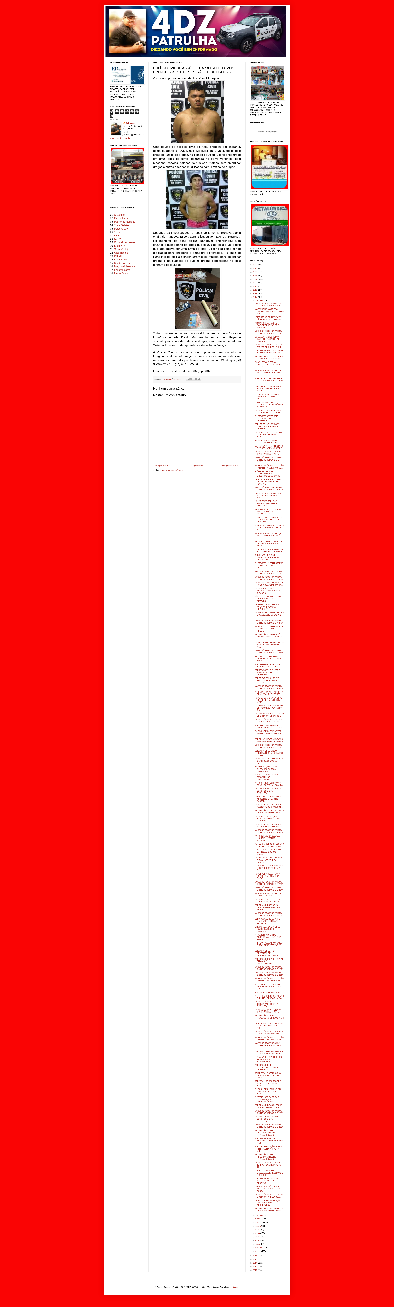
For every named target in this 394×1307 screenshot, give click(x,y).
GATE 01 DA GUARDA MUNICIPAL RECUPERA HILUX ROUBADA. (269, 550)
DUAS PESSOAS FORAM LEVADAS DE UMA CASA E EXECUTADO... (267, 364)
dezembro (259, 300)
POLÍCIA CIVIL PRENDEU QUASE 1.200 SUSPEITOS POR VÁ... (269, 352)
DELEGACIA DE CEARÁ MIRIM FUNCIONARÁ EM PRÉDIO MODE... (268, 388)
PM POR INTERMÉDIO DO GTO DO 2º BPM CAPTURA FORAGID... (268, 1091)
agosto (258, 1226)
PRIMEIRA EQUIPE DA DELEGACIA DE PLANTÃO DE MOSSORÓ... (269, 404)
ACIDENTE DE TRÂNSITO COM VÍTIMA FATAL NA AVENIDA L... (269, 318)
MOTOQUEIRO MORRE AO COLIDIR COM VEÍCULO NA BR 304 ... (269, 311)
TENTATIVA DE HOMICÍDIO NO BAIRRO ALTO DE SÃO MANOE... (268, 852)
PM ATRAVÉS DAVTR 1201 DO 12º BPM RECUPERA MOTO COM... (269, 812)
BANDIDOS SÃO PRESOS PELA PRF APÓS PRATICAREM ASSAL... (268, 543)
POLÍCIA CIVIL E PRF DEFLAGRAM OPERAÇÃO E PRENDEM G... (268, 1067)
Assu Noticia (121, 252)
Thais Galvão (121, 225)
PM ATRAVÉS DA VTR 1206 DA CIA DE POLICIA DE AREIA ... (268, 453)
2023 (255, 276)
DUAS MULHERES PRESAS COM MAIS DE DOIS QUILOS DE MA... (269, 645)
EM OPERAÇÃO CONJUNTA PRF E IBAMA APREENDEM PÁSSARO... (269, 860)
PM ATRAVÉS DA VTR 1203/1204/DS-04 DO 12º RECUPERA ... (266, 1004)
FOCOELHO (121, 259)
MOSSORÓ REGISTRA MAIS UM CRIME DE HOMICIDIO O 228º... (269, 883)
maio (257, 1237)
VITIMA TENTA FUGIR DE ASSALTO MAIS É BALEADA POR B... (268, 937)
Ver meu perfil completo (120, 138)
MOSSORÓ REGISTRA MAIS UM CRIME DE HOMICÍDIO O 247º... (269, 332)
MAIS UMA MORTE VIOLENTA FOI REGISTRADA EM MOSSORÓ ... (269, 447)
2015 (255, 1259)
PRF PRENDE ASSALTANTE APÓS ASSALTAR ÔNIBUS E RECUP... (268, 680)
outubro (258, 1219)
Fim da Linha (121, 218)
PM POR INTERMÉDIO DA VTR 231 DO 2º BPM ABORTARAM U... (268, 372)
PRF (116, 235)
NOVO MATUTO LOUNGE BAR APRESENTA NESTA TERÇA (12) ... (268, 986)
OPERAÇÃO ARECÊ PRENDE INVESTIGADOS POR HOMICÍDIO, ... (267, 929)
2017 (255, 297)
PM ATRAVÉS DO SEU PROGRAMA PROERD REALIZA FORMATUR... (266, 1133)
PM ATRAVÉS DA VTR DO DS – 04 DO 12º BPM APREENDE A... (269, 1196)
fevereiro (259, 1247)
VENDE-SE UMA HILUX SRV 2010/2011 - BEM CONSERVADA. (267, 777)
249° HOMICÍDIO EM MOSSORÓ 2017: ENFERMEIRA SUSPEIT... (269, 304)
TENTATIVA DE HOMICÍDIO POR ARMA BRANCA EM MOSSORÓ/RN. (268, 1059)
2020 (255, 286)
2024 (255, 272)
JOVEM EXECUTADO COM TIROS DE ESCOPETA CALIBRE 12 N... (269, 527)
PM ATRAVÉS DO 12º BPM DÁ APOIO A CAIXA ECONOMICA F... (268, 637)
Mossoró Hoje (121, 249)
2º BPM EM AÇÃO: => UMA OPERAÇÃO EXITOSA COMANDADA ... (266, 769)
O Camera (119, 215)
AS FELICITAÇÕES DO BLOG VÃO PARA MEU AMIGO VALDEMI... (269, 1038)
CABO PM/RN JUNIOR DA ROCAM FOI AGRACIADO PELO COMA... (267, 557)
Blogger (236, 1287)
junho (257, 1233)
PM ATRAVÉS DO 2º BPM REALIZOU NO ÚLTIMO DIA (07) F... (269, 1018)
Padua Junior (121, 273)
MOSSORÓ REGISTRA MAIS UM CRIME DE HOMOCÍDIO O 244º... (268, 460)
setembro (259, 1222)
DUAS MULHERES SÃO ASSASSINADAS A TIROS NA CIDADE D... (268, 591)
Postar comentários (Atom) (171, 470)
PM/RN (118, 256)
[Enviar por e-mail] (187, 379)
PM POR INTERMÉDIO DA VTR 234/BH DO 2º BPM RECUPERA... (268, 791)
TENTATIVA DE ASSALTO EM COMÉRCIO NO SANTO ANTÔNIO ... (267, 396)
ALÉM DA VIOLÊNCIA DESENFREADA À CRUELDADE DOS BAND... (267, 473)
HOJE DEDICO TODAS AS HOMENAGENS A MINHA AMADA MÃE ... (266, 503)
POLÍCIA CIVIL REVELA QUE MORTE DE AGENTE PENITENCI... (267, 1181)
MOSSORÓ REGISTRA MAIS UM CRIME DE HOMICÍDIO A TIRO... (269, 488)
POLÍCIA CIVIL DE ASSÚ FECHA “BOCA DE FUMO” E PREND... (268, 1106)
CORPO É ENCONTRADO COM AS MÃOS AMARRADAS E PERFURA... (268, 519)
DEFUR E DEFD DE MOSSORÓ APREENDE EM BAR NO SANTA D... (268, 799)
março (258, 1244)
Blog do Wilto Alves (124, 266)
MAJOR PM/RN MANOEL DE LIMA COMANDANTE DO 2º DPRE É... (269, 615)
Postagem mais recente (164, 466)
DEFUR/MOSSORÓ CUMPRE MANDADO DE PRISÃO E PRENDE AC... (267, 672)
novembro (259, 1215)
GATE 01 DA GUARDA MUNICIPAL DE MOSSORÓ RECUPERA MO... (269, 1026)
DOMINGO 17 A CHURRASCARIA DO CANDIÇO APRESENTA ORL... (269, 868)
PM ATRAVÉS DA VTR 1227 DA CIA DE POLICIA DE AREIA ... (268, 900)
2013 (255, 1266)
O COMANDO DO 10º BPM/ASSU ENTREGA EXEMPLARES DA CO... (269, 708)
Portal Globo (121, 228)
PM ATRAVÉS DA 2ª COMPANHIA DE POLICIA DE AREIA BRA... (269, 357)
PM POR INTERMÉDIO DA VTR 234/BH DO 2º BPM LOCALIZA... (269, 784)
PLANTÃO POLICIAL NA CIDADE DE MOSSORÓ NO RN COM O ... (269, 380)
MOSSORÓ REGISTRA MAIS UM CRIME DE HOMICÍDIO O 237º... (269, 572)
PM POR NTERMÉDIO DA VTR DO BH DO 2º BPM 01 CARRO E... (269, 715)
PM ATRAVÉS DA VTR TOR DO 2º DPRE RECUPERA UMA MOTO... (269, 434)
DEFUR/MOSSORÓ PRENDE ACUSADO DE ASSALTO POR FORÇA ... (268, 1189)
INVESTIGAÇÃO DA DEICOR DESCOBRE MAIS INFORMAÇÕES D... (267, 1099)
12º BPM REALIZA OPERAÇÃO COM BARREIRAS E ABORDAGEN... (268, 1202)
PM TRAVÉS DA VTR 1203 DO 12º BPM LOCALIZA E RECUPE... (269, 693)
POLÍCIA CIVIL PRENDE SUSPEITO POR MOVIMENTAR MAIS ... (269, 1141)
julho (257, 1230)
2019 (255, 290)
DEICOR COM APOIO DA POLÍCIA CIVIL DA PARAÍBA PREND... (269, 1052)
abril (257, 1240)
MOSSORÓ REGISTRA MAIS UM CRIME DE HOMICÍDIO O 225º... (269, 968)
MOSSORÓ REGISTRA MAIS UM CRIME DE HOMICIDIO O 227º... (269, 889)
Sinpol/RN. (120, 246)
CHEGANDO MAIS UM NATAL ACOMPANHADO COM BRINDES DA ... (267, 607)
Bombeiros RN (122, 263)
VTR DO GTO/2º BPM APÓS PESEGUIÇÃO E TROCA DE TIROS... (268, 658)
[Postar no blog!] (190, 379)
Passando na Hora (124, 221)
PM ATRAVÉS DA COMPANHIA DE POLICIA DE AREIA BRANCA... (269, 584)
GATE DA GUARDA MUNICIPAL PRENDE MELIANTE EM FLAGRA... (268, 481)
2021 (255, 283)
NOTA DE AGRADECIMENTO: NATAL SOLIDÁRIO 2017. (267, 441)
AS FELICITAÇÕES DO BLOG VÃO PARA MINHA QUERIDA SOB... (269, 467)
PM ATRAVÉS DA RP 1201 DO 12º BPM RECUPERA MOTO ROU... (269, 1209)
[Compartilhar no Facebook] (196, 379)
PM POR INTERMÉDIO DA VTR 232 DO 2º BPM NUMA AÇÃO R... (268, 535)
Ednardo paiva (122, 270)
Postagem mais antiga (230, 466)
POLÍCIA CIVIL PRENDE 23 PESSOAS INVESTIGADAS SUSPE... (267, 907)
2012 (255, 1270)
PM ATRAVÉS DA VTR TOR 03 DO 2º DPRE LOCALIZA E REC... (269, 721)
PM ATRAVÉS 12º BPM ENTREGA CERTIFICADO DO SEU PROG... (269, 565)
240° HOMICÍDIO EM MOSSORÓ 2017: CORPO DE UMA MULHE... (268, 495)
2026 (255, 265)
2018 (255, 293)
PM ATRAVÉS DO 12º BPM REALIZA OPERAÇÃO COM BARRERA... (267, 818)
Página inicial (197, 466)
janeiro (258, 1251)
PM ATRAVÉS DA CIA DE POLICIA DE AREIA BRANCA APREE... (269, 411)
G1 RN (118, 239)
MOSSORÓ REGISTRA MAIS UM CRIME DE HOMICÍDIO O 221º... (269, 1126)
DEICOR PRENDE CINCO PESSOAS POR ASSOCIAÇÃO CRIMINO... (269, 753)
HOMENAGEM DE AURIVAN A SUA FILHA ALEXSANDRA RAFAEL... (267, 876)
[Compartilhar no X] (193, 379)
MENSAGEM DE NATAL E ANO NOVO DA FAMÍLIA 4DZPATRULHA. (268, 511)
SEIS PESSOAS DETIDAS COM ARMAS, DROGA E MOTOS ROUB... (268, 1075)
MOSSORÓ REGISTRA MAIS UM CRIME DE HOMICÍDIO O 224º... (269, 974)
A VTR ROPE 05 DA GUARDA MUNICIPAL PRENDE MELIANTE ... (267, 838)
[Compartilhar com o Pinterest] (199, 379)
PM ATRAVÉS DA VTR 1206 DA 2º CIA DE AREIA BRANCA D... (269, 1033)
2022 (255, 279)
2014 (255, 1263)
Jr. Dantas (168, 379)
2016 (255, 1256)
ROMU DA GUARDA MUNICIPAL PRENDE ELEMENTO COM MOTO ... (268, 700)
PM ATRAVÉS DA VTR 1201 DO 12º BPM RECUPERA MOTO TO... (268, 1165)
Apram (117, 232)
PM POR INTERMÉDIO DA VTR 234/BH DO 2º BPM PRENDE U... (268, 733)
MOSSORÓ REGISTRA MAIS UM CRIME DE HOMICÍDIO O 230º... (269, 746)
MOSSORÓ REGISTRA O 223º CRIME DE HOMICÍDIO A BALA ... (269, 1045)
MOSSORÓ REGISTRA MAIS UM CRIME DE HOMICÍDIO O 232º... (269, 652)
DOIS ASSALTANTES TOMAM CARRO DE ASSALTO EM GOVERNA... (267, 339)
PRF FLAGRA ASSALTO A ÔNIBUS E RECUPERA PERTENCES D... (269, 945)
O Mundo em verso (124, 242)
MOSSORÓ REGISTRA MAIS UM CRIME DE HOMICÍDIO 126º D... (269, 914)
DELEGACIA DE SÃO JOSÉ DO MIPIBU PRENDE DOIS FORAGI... (268, 1083)
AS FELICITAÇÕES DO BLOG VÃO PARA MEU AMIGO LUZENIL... (269, 979)
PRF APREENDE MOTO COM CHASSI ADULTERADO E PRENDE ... (267, 426)
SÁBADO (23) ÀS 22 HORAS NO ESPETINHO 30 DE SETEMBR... (268, 599)
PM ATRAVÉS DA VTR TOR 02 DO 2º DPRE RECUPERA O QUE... (269, 346)
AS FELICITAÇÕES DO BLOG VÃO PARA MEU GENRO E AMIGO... (269, 997)
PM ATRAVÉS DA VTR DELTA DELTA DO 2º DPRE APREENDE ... (267, 418)
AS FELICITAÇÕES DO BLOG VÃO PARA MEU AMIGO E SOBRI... (269, 845)
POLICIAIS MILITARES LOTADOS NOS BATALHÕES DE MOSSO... (269, 740)
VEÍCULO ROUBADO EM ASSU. (268, 992)
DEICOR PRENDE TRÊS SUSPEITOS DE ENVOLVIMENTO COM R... (267, 953)
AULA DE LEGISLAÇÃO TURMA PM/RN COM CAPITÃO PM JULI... (268, 1149)
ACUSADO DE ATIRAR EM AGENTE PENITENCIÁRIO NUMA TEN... (267, 325)
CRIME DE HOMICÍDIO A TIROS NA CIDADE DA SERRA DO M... (269, 825)
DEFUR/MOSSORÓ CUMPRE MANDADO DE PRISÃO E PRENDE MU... (267, 921)
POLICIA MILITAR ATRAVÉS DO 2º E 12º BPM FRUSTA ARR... (269, 665)
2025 (255, 268)
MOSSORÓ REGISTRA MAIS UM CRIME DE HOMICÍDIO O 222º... (269, 1112)
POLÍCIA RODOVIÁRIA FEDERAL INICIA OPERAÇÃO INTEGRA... (269, 726)
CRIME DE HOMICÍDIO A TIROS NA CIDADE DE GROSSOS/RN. (269, 806)
